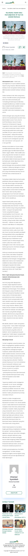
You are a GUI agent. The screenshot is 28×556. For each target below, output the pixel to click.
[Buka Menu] (2, 2)
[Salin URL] (20, 47)
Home (4, 8)
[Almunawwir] (10, 2)
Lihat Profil (14, 493)
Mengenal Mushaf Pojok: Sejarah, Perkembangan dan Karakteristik (13, 277)
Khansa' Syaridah (10, 47)
